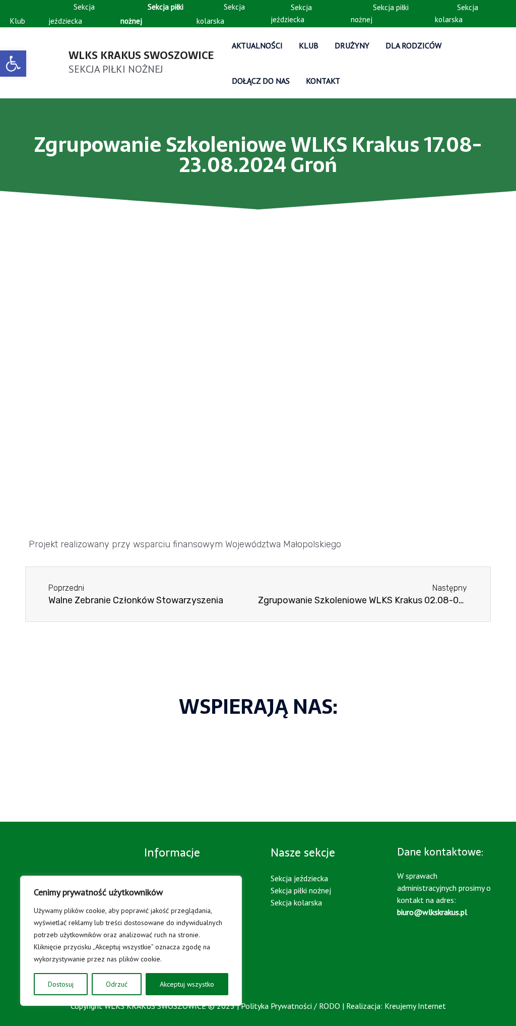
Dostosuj (61, 984)
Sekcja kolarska (221, 14)
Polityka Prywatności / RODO (290, 1006)
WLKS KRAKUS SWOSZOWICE (141, 55)
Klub (17, 21)
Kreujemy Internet (415, 1006)
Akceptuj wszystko (187, 984)
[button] (10, 768)
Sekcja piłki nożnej (380, 13)
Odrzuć (116, 984)
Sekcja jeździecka (71, 14)
